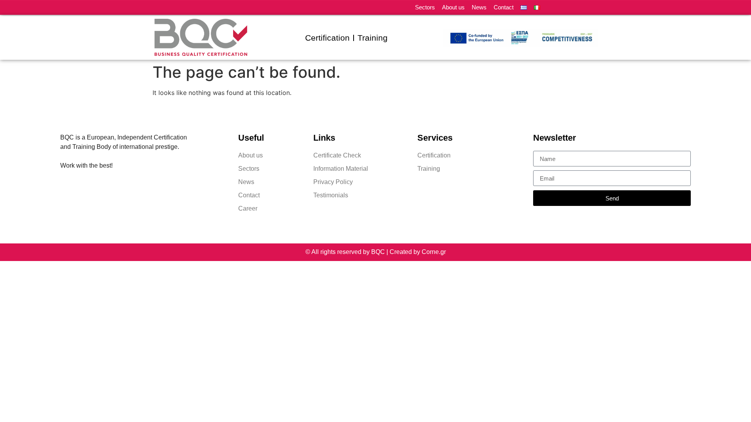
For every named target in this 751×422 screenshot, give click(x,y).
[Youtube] (595, 8)
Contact (504, 7)
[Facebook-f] (568, 8)
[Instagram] (582, 8)
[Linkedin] (554, 8)
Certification (327, 37)
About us (453, 7)
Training (373, 37)
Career (247, 208)
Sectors (425, 7)
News (479, 7)
